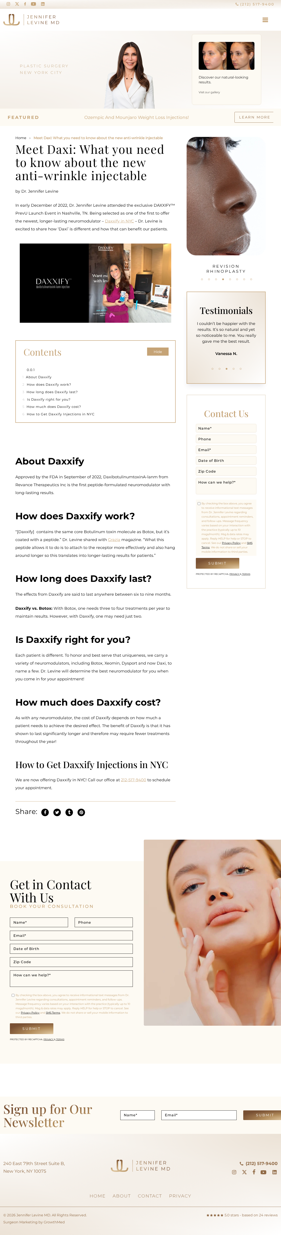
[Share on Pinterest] (81, 811)
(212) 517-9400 (256, 4)
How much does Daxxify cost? (52, 407)
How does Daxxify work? (47, 384)
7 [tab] (244, 279)
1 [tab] (202, 279)
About (122, 1196)
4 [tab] (223, 279)
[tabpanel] (226, 203)
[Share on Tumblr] (69, 811)
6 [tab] (237, 279)
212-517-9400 (133, 780)
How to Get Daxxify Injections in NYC (58, 414)
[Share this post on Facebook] (45, 811)
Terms (245, 574)
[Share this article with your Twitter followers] (57, 811)
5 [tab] (230, 279)
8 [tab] (251, 279)
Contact (150, 1196)
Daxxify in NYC (119, 221)
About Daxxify (37, 377)
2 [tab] (209, 279)
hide (158, 352)
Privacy (234, 574)
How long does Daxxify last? (50, 392)
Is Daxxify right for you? (47, 399)
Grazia (114, 539)
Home (20, 138)
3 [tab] (216, 279)
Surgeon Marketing (20, 1222)
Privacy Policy (231, 543)
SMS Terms (53, 1012)
